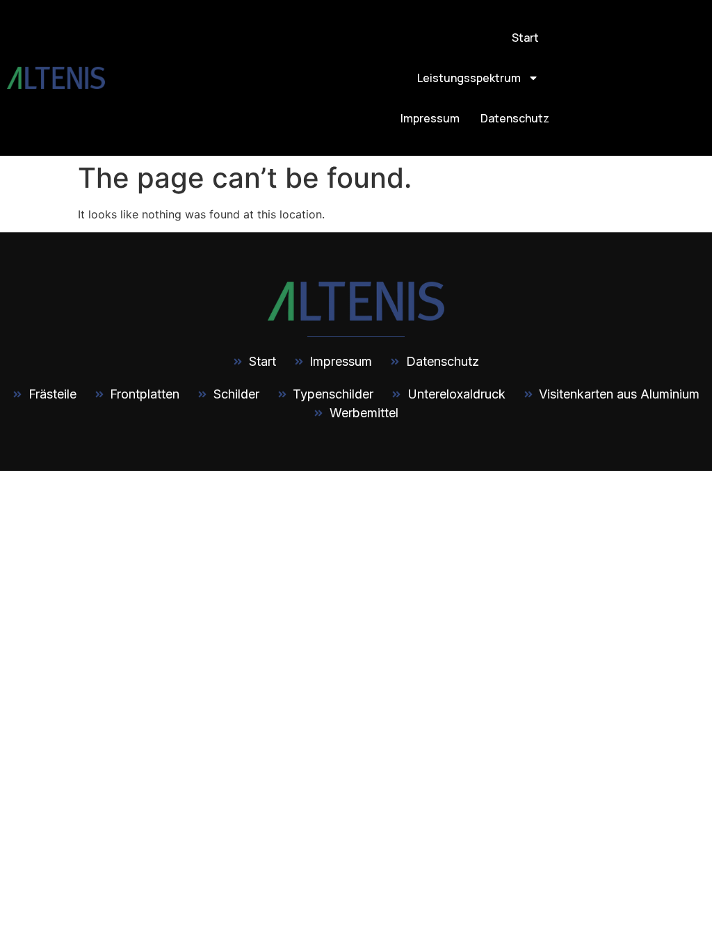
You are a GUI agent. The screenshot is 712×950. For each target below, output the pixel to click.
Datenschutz (514, 118)
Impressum (430, 118)
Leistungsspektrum (469, 78)
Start (525, 37)
